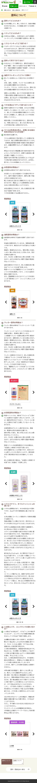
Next (34, 214)
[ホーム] (2, 10)
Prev (6, 214)
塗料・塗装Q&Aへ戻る (17, 769)
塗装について (17, 760)
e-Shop (28, 2)
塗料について (6, 760)
